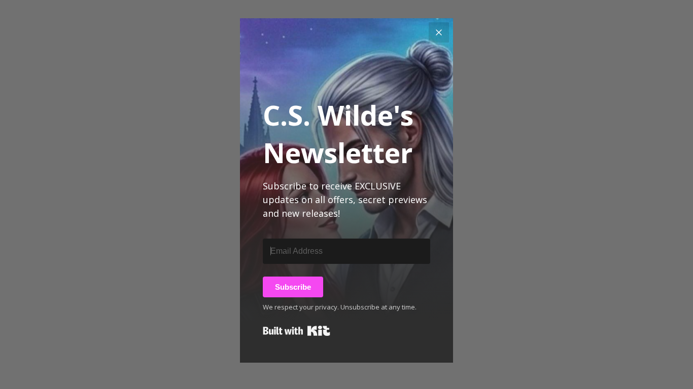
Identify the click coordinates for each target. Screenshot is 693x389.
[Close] (439, 32)
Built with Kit (296, 331)
